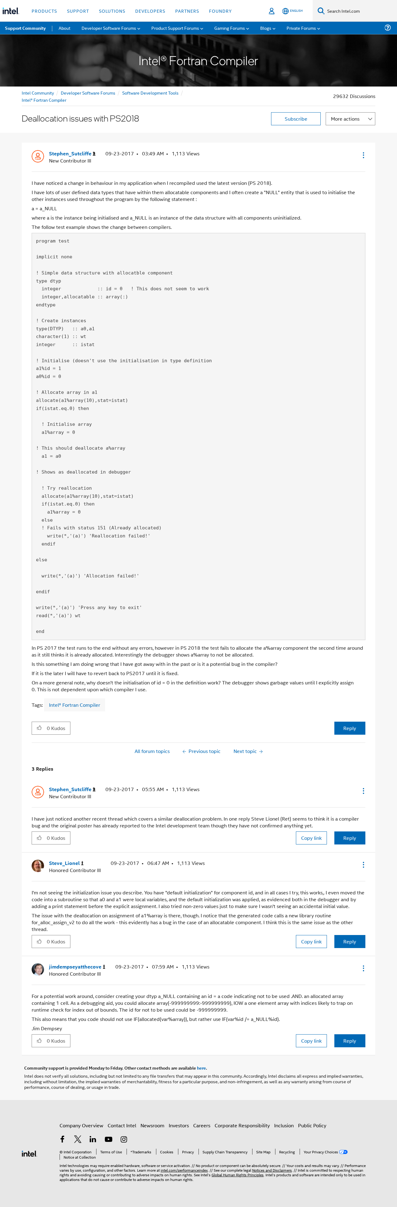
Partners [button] (187, 10)
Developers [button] (150, 10)
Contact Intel (122, 1125)
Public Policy (312, 1125)
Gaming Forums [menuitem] (229, 27)
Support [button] (78, 10)
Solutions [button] (112, 10)
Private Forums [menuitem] (301, 27)
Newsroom (152, 1125)
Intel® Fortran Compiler (44, 99)
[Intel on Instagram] (123, 1139)
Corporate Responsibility (242, 1125)
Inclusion (284, 1125)
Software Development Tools (150, 92)
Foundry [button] (220, 10)
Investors (179, 1125)
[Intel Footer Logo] (29, 1152)
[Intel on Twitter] (78, 1139)
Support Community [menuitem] (25, 27)
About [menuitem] (64, 27)
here (201, 1067)
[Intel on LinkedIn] (93, 1139)
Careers (201, 1125)
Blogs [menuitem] (265, 27)
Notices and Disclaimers (272, 1170)
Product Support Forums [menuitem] (175, 27)
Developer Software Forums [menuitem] (109, 27)
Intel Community (38, 92)
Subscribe (296, 118)
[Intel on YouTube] (108, 1139)
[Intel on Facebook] (62, 1139)
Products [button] (44, 10)
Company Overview (81, 1125)
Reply (349, 728)
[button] (362, 155)
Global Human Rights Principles (238, 1175)
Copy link (311, 837)
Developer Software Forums (88, 92)
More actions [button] (345, 118)
